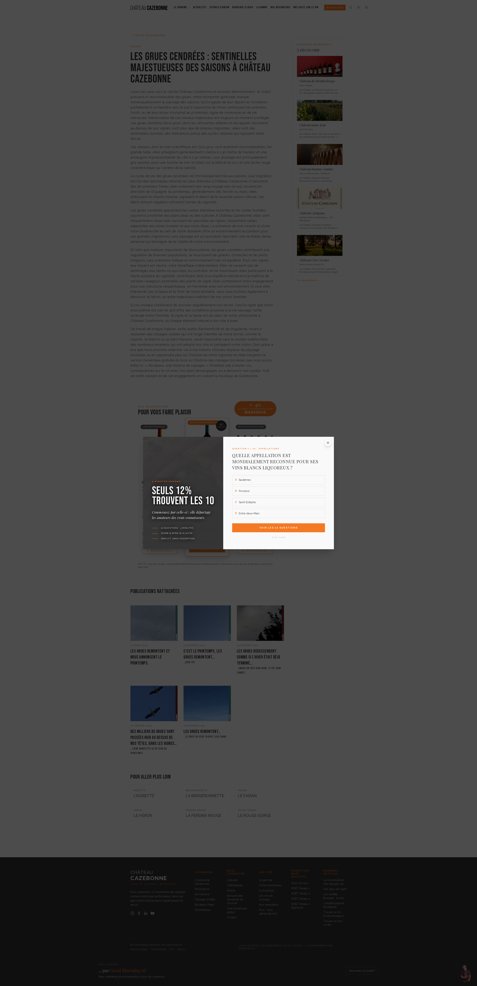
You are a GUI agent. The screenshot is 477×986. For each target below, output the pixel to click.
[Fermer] (328, 442)
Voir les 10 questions (279, 527)
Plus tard (278, 537)
